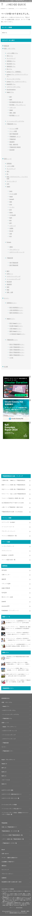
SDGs (11, 212)
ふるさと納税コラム (12, 53)
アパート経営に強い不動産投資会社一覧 (13, 839)
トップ (1, 1)
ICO (10, 236)
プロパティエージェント (8, 531)
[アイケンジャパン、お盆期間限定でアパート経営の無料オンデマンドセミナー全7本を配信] (3, 622)
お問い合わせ (5, 853)
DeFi (10, 99)
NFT (10, 97)
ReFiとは (4, 776)
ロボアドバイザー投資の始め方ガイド (11, 794)
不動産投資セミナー (12, 340)
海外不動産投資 (13, 134)
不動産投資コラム (12, 124)
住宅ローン (10, 274)
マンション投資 (13, 128)
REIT (8, 271)
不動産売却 (12, 139)
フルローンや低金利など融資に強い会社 (13, 498)
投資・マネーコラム (9, 48)
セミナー (6, 298)
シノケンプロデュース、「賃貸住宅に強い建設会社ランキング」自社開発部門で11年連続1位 (18, 627)
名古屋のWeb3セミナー (16, 326)
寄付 (30, 1)
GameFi (11, 199)
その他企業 (12, 215)
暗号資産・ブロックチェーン (17, 105)
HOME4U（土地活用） (8, 555)
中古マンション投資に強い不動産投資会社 (13, 489)
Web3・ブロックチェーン (9, 726)
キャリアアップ (11, 58)
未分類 (6, 366)
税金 (8, 290)
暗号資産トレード (14, 115)
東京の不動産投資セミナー (16, 344)
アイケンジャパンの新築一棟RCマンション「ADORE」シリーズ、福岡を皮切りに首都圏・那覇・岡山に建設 (17, 669)
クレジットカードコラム (13, 79)
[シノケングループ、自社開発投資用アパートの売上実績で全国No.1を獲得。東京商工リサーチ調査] (3, 646)
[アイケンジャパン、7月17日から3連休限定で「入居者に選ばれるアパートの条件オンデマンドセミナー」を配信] (3, 634)
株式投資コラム (11, 64)
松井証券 (4, 592)
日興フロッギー (6, 574)
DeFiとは (4, 772)
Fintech (9, 242)
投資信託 (20, 1)
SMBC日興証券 (6, 588)
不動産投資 (12, 1)
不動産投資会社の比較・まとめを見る (12, 511)
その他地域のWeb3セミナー (17, 334)
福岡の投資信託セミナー (16, 313)
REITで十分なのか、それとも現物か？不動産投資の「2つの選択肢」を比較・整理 (18, 681)
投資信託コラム (11, 61)
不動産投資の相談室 (15, 147)
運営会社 (4, 865)
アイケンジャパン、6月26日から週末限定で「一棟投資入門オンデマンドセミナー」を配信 (18, 639)
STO (10, 204)
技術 (10, 234)
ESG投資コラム (11, 84)
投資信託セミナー (12, 303)
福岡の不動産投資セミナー (16, 355)
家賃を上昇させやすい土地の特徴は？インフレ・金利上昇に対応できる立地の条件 (17, 675)
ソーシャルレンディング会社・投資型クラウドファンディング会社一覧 (15, 813)
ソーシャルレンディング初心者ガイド (11, 808)
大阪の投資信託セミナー (16, 310)
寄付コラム (10, 56)
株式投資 (22, 1)
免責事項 (4, 878)
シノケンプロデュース (8, 546)
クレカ (28, 1)
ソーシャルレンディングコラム (15, 121)
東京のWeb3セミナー (15, 323)
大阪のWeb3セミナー (15, 328)
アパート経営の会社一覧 (8, 559)
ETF (10, 210)
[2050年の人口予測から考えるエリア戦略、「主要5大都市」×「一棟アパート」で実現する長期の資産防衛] (3, 664)
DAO (10, 191)
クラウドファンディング (13, 276)
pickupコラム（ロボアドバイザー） (17, 81)
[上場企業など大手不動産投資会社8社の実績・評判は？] (3, 658)
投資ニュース (7, 159)
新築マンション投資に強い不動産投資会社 (13, 485)
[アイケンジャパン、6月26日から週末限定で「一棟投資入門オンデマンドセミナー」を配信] (3, 640)
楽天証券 (4, 570)
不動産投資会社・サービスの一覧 (10, 831)
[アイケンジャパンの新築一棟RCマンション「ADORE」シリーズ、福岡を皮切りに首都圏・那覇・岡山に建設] (3, 670)
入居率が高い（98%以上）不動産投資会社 (13, 480)
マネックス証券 (6, 583)
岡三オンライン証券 (7, 597)
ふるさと (14, 1)
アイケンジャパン (7, 550)
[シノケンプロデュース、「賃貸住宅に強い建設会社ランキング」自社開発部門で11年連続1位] (3, 628)
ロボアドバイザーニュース (16, 252)
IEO (10, 220)
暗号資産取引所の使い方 (16, 102)
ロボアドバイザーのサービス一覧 (10, 798)
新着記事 (6, 46)
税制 (10, 202)
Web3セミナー (11, 318)
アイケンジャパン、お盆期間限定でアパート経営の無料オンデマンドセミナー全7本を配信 (18, 621)
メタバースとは (6, 780)
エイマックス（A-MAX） (9, 522)
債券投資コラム (11, 66)
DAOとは (4, 784)
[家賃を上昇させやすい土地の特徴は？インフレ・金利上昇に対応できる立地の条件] (3, 676)
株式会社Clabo (19, 907)
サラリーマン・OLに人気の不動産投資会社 (14, 494)
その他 (11, 358)
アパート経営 (13, 131)
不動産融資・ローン (15, 136)
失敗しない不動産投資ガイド (9, 827)
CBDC (11, 247)
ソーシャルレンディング (13, 279)
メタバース (12, 107)
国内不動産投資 (13, 265)
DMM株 (4, 601)
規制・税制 (12, 113)
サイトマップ (5, 869)
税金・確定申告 (13, 144)
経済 (8, 287)
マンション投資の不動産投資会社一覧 (13, 835)
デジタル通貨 (13, 194)
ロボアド (6, 1)
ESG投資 (17, 1)
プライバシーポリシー (7, 874)
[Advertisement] (16, 457)
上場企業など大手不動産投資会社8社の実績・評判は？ (18, 657)
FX (25, 1)
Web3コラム (10, 92)
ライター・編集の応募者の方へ (10, 857)
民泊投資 (11, 150)
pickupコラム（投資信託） (14, 72)
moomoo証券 (5, 606)
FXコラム (9, 69)
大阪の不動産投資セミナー (16, 347)
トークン (11, 207)
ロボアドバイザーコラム (13, 87)
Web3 (11, 110)
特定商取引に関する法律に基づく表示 (11, 882)
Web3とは (4, 763)
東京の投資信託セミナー (16, 307)
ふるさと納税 (10, 166)
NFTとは (4, 767)
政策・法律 (10, 292)
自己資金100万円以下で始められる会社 (13, 503)
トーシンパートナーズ (8, 527)
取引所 (11, 231)
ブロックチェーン (14, 249)
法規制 (11, 228)
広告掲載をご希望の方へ (8, 861)
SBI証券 (4, 579)
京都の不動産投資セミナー (16, 349)
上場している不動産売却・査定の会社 (12, 507)
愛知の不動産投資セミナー (16, 352)
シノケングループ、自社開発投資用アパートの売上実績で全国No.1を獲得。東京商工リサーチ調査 (18, 645)
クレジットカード (12, 181)
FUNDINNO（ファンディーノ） (10, 610)
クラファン (9, 1)
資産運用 (11, 142)
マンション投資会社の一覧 (9, 535)
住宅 (8, 184)
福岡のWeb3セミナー (15, 331)
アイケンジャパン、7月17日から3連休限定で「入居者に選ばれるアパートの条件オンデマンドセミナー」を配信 (18, 633)
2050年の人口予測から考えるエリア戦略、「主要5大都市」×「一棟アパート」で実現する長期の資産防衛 (18, 663)
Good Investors (11, 89)
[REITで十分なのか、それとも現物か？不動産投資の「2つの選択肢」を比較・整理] (3, 682)
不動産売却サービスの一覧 (10, 843)
